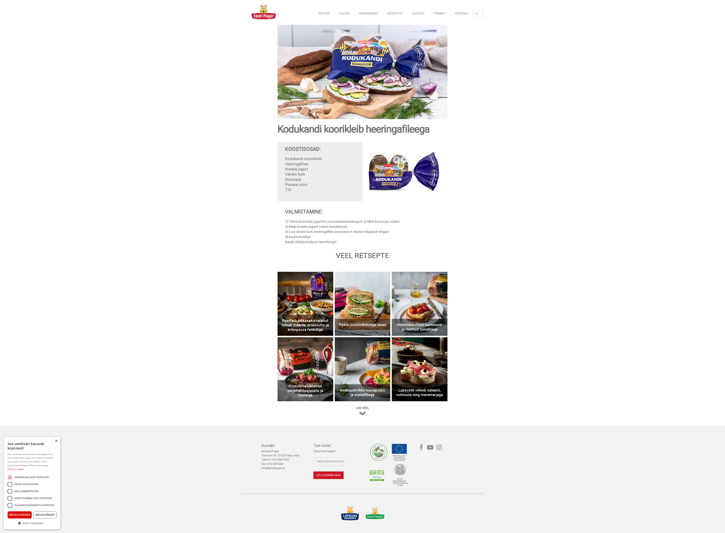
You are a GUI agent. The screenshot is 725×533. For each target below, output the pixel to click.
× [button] (56, 441)
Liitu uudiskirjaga (328, 475)
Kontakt (461, 13)
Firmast (439, 13)
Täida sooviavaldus (330, 461)
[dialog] (32, 483)
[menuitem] (324, 12)
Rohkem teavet (16, 469)
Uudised (418, 13)
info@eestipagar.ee (273, 468)
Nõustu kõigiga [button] (19, 514)
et (477, 13)
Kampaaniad (368, 13)
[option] (362, 76)
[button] (32, 523)
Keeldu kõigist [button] (45, 514)
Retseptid (395, 13)
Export (324, 13)
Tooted (344, 13)
